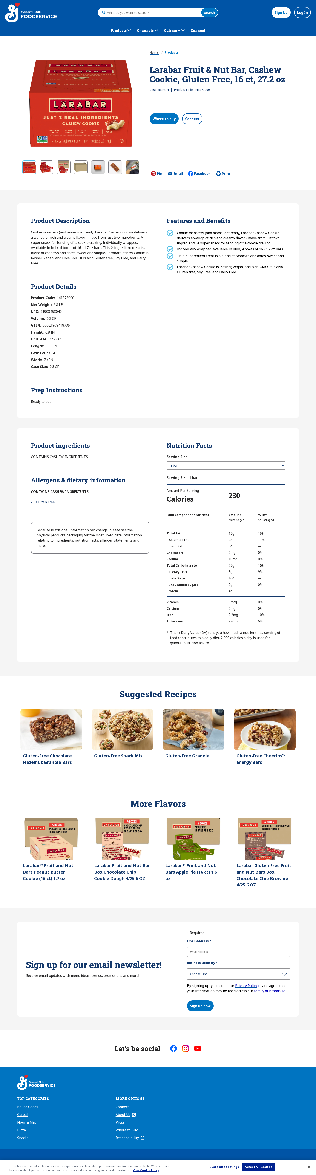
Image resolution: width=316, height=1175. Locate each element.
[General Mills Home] (36, 1083)
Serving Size (177, 456)
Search (209, 13)
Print (226, 173)
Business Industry (202, 963)
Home (154, 52)
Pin (159, 173)
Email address (199, 941)
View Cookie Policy (146, 1170)
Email (178, 175)
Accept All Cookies (258, 1167)
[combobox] (153, 12)
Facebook (202, 173)
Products (172, 52)
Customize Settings (224, 1167)
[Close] (309, 1167)
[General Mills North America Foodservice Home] (31, 12)
